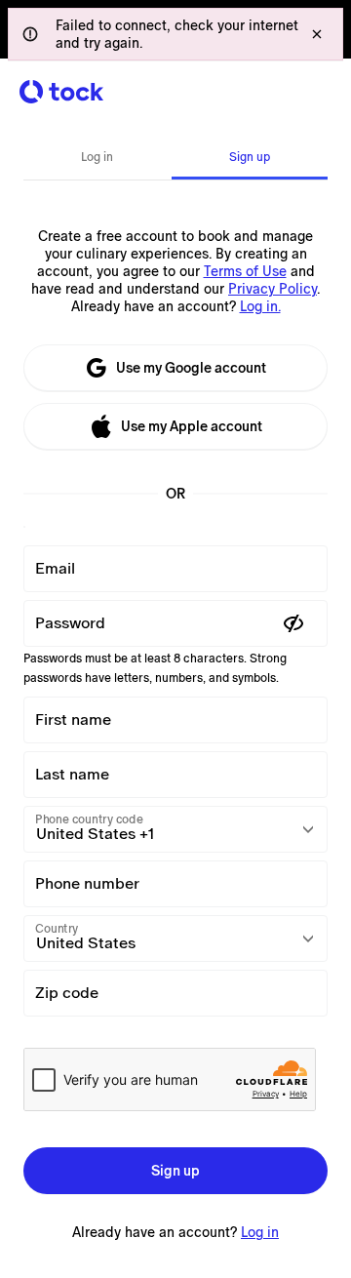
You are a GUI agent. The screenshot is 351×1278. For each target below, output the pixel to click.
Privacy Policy (272, 289)
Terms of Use (245, 271)
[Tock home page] (61, 91)
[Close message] (317, 34)
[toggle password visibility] (293, 623)
